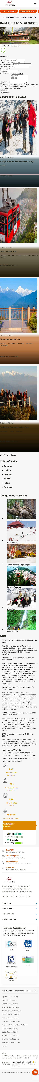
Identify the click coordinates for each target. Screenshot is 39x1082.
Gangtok (8, 466)
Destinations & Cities (27, 11)
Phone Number (6, 64)
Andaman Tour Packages (10, 1039)
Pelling (7, 483)
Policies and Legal (9, 919)
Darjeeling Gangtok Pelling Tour (14, 427)
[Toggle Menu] (35, 3)
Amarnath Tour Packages (10, 1018)
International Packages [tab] (23, 991)
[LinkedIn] (25, 896)
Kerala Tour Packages (9, 1000)
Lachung (8, 474)
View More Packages (8, 455)
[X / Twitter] (21, 896)
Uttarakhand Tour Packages (11, 1011)
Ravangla (8, 487)
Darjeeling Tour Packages (11, 1035)
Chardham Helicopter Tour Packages (15, 1025)
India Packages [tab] (7, 991)
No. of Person (6, 73)
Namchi (7, 479)
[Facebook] (16, 896)
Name (3, 60)
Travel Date (5, 69)
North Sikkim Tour (8, 251)
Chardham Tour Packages (11, 1021)
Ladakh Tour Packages (10, 1032)
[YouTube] (29, 896)
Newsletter (6, 903)
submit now (4, 90)
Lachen (7, 470)
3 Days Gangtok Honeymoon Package (17, 161)
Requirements (5, 82)
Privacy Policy (17, 84)
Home (3, 17)
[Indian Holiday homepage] (9, 880)
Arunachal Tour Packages (11, 1014)
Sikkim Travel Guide (12, 17)
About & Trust (7, 908)
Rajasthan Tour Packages (10, 997)
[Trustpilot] (3, 896)
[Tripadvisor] (7, 896)
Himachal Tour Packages (10, 1007)
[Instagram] (12, 896)
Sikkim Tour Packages (9, 11)
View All (4, 1046)
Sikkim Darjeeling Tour (10, 339)
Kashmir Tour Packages (10, 1004)
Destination (5, 67)
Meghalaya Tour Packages (11, 1043)
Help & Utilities (8, 914)
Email (2, 62)
